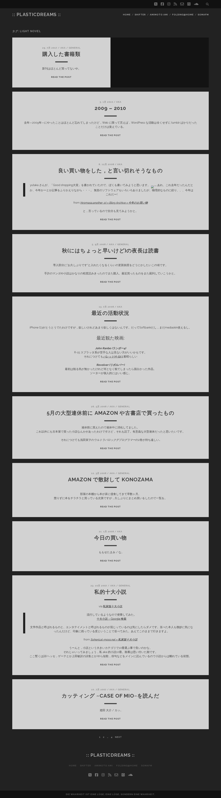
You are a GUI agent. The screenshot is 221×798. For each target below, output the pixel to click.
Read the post (61, 77)
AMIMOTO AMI (159, 14)
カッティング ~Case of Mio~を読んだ (110, 696)
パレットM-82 (112, 356)
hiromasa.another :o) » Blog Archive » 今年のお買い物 (114, 202)
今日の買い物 (110, 538)
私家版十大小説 (112, 606)
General (75, 48)
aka (63, 48)
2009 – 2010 (110, 108)
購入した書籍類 (61, 54)
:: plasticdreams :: (36, 14)
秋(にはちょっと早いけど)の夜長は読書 (110, 251)
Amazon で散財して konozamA (110, 479)
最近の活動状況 (110, 313)
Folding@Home (183, 14)
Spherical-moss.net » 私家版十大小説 (113, 639)
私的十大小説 (110, 592)
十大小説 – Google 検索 (111, 618)
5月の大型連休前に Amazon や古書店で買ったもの (110, 413)
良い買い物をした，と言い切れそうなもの (110, 171)
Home (127, 14)
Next (118, 737)
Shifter (140, 14)
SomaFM (203, 14)
